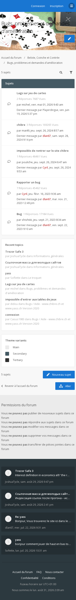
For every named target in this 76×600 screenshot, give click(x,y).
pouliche (27, 162)
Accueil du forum (11, 57)
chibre (21, 125)
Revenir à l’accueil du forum (21, 386)
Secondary (20, 353)
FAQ (39, 572)
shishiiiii (27, 220)
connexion (12, 315)
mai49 (25, 130)
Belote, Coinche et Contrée (43, 57)
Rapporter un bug (28, 182)
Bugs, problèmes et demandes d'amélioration (34, 63)
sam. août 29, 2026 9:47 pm (36, 482)
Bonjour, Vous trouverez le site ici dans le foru (43, 521)
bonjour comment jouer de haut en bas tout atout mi (43, 544)
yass (8, 273)
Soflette (9, 550)
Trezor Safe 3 (14, 251)
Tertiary (18, 360)
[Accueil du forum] (4, 5)
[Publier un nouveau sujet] (69, 38)
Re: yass (20, 517)
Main (16, 347)
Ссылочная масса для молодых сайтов (33, 262)
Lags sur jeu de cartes (31, 93)
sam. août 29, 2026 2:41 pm (36, 505)
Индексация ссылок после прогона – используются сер (43, 498)
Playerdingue (50, 110)
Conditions (48, 578)
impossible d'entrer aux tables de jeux (30, 299)
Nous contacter (54, 572)
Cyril (45, 167)
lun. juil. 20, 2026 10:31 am (31, 550)
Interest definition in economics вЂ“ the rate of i (43, 475)
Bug (19, 214)
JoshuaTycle (12, 482)
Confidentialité (29, 578)
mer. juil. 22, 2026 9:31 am (30, 527)
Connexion (38, 6)
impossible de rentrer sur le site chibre (43, 151)
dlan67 (47, 136)
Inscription (56, 6)
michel (26, 104)
